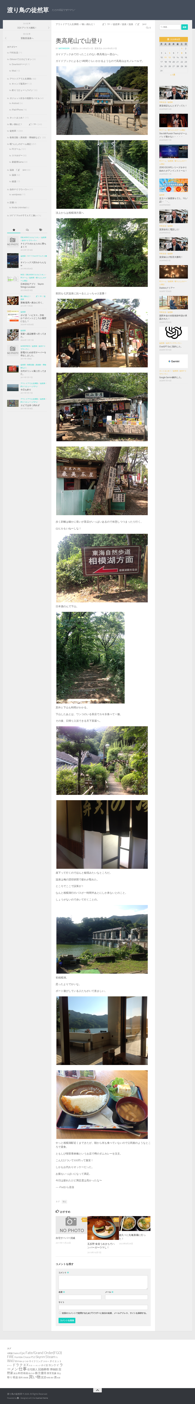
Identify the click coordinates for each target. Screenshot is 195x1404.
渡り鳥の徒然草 (28, 10)
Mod (14, 70)
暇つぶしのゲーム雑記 (20, 144)
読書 (12, 202)
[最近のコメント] (27, 230)
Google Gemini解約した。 (171, 377)
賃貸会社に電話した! (169, 229)
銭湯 (14, 181)
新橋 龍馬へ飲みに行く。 (33, 302)
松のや (32, 1373)
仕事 (23, 1368)
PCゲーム (16, 149)
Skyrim (40, 1357)
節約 (21, 1377)
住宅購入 (32, 1369)
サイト (62, 1302)
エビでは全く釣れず (30, 405)
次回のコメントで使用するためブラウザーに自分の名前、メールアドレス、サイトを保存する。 (105, 1313)
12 (169, 57)
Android (15, 103)
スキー (46, 1361)
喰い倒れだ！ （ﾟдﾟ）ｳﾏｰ (96, 24)
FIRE (10, 1357)
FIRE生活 (14, 52)
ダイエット (56, 1361)
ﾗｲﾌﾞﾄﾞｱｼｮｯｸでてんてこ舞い (23, 215)
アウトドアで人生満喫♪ (68, 24)
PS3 (33, 1357)
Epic (22, 1353)
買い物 (35, 1377)
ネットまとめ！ (17, 117)
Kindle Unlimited (19, 207)
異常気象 (52, 1373)
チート (9, 1365)
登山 (64, 1202)
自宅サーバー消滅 (65, 1238)
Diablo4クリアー (167, 288)
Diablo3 (16, 1353)
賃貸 (43, 1377)
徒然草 (116, 24)
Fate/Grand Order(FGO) (44, 1353)
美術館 (25, 1378)
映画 (25, 1373)
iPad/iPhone (17, 109)
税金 (15, 1377)
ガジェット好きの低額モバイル (25, 98)
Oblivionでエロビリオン (21, 59)
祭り (9, 1377)
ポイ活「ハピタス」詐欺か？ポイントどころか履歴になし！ (33, 318)
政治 (16, 1373)
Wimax (18, 1361)
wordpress (16, 194)
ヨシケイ (53, 1365)
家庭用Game (18, 162)
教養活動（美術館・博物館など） (26, 137)
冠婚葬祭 (43, 1369)
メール (109, 1292)
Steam (50, 1357)
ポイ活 (44, 1365)
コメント (64, 1272)
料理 (20, 1373)
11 (165, 57)
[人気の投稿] (13, 230)
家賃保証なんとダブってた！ (173, 105)
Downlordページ (19, 64)
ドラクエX (20, 1365)
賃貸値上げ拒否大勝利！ (171, 257)
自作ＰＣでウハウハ (19, 189)
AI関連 (10, 1353)
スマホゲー (17, 155)
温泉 (124, 24)
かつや (26, 1361)
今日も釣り (26, 389)
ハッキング (37, 1365)
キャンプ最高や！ (20, 83)
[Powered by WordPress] (18, 1398)
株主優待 (40, 1373)
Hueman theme (42, 1398)
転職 (48, 1378)
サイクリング (36, 1361)
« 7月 (172, 74)
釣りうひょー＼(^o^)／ (23, 90)
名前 (62, 1292)
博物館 (54, 1369)
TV (57, 1357)
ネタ (30, 1365)
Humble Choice (22, 1357)
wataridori (64, 48)
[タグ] (40, 230)
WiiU (10, 1361)
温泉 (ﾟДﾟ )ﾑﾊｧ (137, 24)
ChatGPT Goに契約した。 (171, 346)
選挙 (52, 1378)
